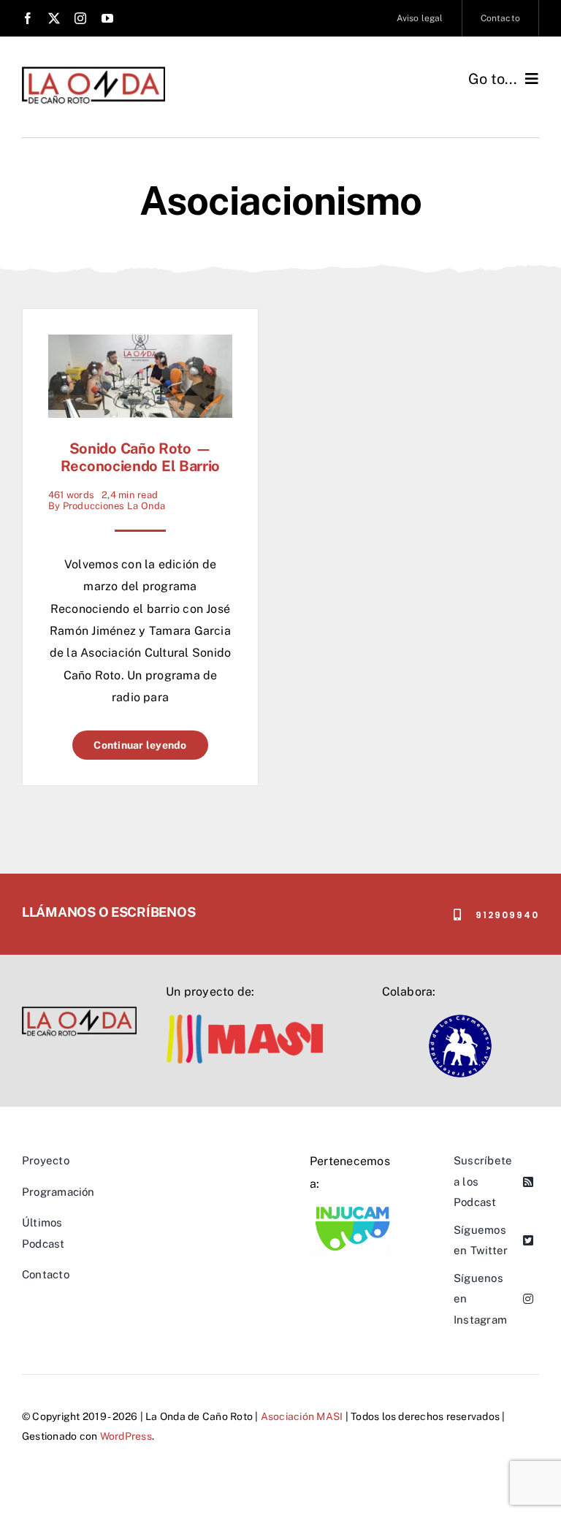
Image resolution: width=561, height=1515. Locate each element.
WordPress (126, 1436)
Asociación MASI (302, 1416)
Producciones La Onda (114, 505)
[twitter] (54, 18)
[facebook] (28, 18)
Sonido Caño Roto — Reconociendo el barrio (140, 457)
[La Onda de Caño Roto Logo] (93, 71)
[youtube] (107, 18)
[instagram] (80, 18)
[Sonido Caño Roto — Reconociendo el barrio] (140, 345)
